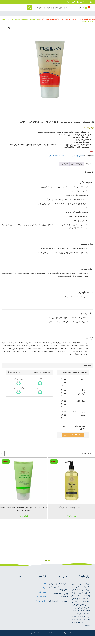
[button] (8, 28)
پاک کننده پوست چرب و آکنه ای (50, 19)
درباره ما (43, 588)
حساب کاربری (85, 2)
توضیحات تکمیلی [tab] (77, 163)
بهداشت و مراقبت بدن (69, 19)
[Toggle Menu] (89, 14)
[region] (47, 541)
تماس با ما (42, 592)
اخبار (44, 583)
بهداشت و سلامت (85, 19)
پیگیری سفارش (71, 2)
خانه (93, 19)
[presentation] (7, 453)
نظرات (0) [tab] (64, 163)
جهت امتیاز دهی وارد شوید (72, 434)
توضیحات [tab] (88, 163)
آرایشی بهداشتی (78, 155)
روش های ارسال (40, 600)
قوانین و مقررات (40, 596)
